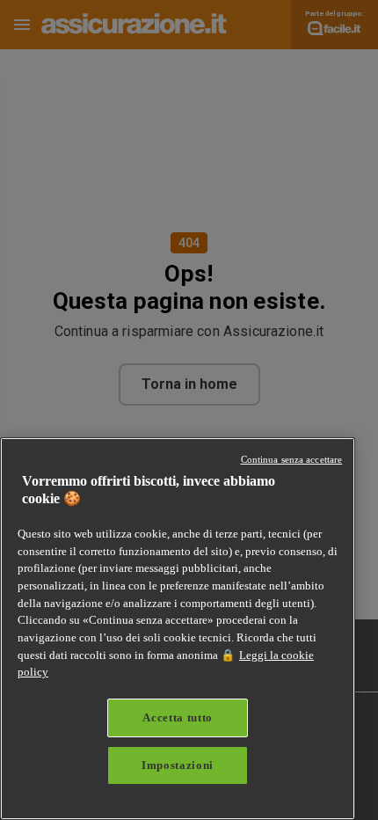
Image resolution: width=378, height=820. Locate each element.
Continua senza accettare (292, 459)
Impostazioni (178, 765)
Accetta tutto (177, 717)
